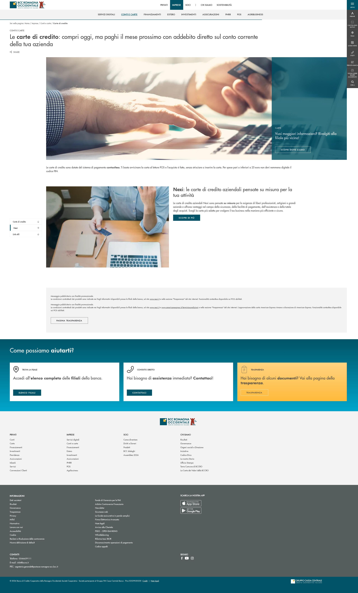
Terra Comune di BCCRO (191, 466)
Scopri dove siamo (293, 149)
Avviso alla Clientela (104, 527)
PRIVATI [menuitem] (164, 5)
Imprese (35, 23)
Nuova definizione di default (22, 542)
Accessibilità (15, 531)
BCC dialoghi (129, 451)
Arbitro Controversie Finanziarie (119, 504)
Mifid (12, 519)
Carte (12, 443)
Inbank (13, 462)
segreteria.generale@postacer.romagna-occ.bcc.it (36, 566)
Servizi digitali (73, 439)
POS (68, 466)
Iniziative (184, 451)
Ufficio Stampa (186, 462)
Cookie (13, 534)
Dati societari (15, 500)
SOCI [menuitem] (188, 5)
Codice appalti (101, 546)
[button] (352, 5)
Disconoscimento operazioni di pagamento (114, 542)
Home (27, 23)
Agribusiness (72, 470)
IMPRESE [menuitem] (176, 5)
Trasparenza (15, 511)
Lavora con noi (16, 527)
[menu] (196, 5)
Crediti (145, 580)
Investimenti (15, 451)
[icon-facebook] (182, 558)
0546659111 (25, 558)
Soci (125, 434)
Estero (69, 451)
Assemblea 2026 (131, 454)
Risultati (183, 439)
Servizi (13, 466)
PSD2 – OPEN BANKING (117, 531)
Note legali (100, 523)
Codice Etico (185, 454)
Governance (185, 443)
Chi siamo (185, 434)
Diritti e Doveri (129, 443)
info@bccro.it (23, 562)
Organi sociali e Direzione (191, 447)
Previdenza (14, 454)
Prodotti (126, 447)
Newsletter (110, 507)
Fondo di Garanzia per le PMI (118, 500)
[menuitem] (106, 14)
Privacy (13, 515)
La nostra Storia (187, 458)
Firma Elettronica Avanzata (107, 519)
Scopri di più (187, 217)
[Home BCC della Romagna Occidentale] (27, 5)
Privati (13, 434)
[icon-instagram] (192, 558)
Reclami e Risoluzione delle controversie (27, 538)
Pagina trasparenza (69, 320)
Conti (12, 439)
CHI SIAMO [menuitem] (206, 5)
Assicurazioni (16, 458)
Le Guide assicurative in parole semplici (112, 515)
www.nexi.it (154, 299)
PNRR (69, 462)
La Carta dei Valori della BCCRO (194, 470)
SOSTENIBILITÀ (224, 5)
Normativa (14, 523)
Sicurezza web (101, 511)
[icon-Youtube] (187, 558)
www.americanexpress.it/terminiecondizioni (180, 307)
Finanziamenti (16, 447)
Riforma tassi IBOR (103, 538)
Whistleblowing (112, 534)
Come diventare (130, 439)
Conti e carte (45, 23)
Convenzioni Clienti (18, 470)
